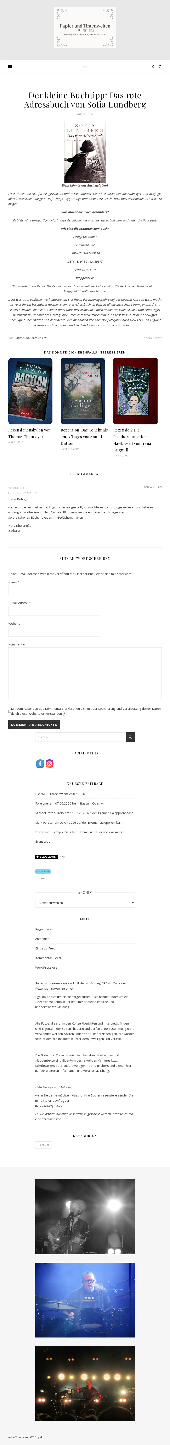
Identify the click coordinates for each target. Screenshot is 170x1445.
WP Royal (36, 1437)
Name (13, 582)
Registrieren (44, 929)
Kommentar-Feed (48, 958)
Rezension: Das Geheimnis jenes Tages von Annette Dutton (84, 437)
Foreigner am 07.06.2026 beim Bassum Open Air (70, 803)
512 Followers (43, 871)
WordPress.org (46, 967)
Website (14, 623)
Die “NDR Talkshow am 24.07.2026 (60, 794)
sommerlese (18, 488)
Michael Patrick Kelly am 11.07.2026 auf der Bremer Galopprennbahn (84, 813)
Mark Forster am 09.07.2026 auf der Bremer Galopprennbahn (79, 822)
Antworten (153, 487)
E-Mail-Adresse (20, 603)
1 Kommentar (152, 338)
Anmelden (42, 939)
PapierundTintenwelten (31, 338)
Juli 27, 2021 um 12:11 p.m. (23, 492)
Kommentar (16, 644)
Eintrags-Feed (45, 948)
